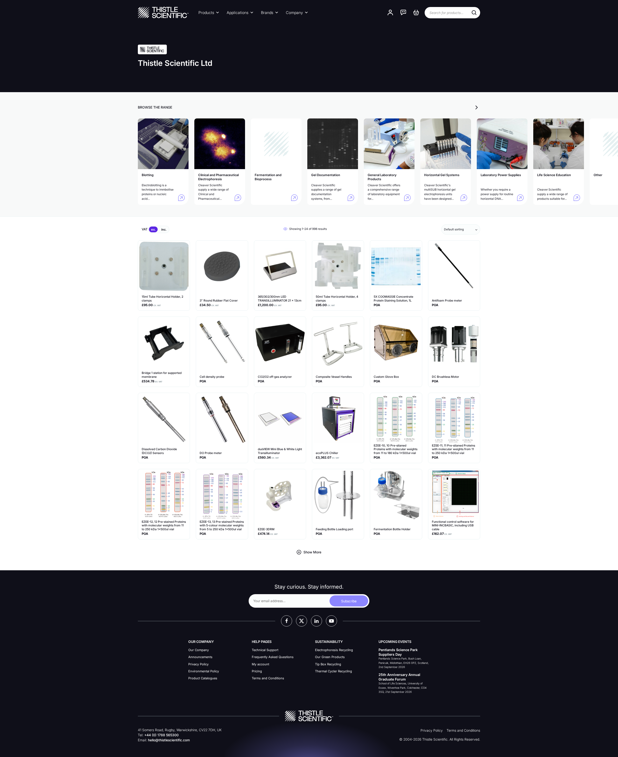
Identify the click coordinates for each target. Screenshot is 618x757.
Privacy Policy (198, 664)
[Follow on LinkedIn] (316, 620)
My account (260, 664)
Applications (237, 12)
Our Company (198, 650)
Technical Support (265, 650)
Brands (267, 12)
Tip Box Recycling (328, 664)
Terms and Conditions (268, 678)
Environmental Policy (203, 671)
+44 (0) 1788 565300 (161, 735)
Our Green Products (330, 657)
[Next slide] (476, 107)
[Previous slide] (467, 107)
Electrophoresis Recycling (334, 650)
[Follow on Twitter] (301, 620)
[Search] (474, 12)
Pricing (257, 671)
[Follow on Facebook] (286, 620)
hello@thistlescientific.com (169, 740)
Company (294, 12)
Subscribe (349, 601)
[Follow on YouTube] (331, 620)
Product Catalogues (202, 678)
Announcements (200, 657)
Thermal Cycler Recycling (333, 671)
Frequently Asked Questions (273, 657)
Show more (312, 552)
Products (206, 12)
